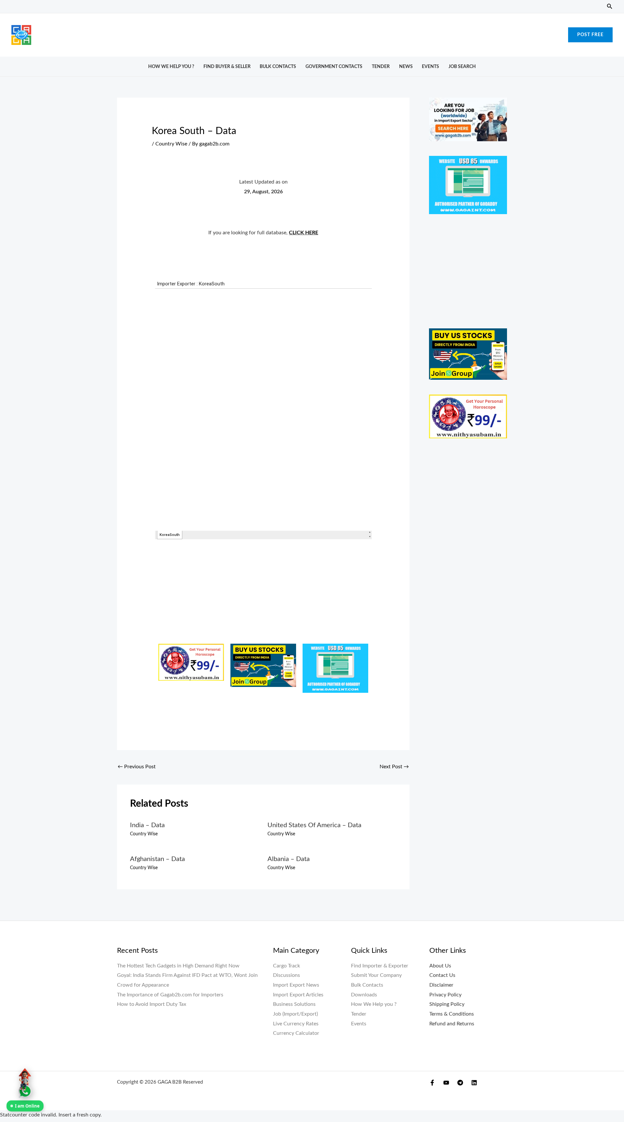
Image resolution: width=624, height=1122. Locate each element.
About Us (440, 965)
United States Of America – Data (314, 825)
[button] (610, 6)
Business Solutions (294, 1004)
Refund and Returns (451, 1023)
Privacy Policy (445, 994)
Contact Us (442, 975)
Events (430, 66)
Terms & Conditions (451, 1014)
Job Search (462, 66)
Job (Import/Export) (295, 1014)
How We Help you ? (171, 66)
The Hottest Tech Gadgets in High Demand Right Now (178, 965)
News (406, 66)
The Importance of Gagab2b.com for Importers (170, 994)
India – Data (147, 825)
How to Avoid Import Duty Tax (151, 1004)
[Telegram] (460, 1083)
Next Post (394, 766)
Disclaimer (441, 985)
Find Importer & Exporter (379, 965)
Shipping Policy (446, 1004)
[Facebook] (432, 1083)
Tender (381, 66)
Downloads (364, 994)
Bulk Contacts (278, 66)
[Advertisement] (312, 33)
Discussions (286, 975)
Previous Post (137, 766)
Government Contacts (334, 66)
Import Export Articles (298, 994)
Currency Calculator (296, 1033)
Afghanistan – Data (157, 859)
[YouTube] (446, 1083)
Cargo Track (286, 965)
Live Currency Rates (295, 1023)
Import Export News (296, 985)
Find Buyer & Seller (227, 66)
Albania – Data (288, 859)
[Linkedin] (474, 1083)
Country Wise (171, 143)
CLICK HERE (303, 232)
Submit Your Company (376, 975)
